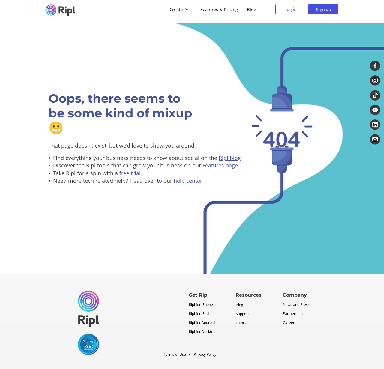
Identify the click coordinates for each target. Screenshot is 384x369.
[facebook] (375, 66)
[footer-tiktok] (375, 95)
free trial (130, 173)
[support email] (375, 139)
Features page (220, 165)
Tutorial (242, 322)
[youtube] (375, 110)
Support (242, 313)
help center (188, 180)
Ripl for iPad (199, 313)
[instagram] (375, 80)
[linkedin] (375, 124)
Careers (289, 322)
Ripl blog (230, 157)
